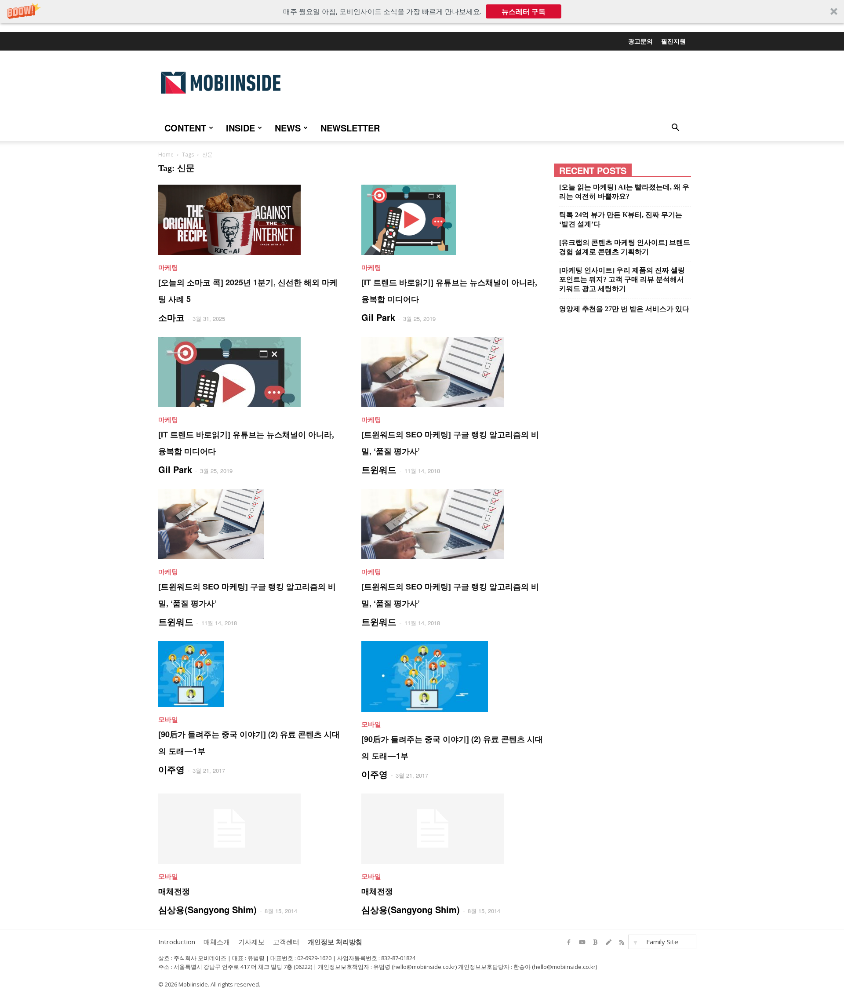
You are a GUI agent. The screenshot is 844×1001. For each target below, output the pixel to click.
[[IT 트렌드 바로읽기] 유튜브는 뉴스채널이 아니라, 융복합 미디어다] (452, 220)
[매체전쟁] (249, 829)
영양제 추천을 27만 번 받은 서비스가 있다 (624, 309)
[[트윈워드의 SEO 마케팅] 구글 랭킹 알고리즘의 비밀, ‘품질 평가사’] (452, 372)
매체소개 (217, 942)
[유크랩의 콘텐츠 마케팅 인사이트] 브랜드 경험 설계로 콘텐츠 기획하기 (624, 247)
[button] (422, 11)
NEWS (288, 127)
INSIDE (240, 127)
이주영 (171, 769)
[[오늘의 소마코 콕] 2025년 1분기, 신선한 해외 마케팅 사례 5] (249, 220)
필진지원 (673, 40)
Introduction (176, 942)
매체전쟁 (174, 891)
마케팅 (168, 267)
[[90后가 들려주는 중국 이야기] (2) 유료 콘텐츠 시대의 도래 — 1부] (249, 674)
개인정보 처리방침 (335, 942)
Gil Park (378, 317)
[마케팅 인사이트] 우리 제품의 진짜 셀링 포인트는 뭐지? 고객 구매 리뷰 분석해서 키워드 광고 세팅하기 (622, 279)
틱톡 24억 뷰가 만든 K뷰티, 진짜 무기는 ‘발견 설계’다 (620, 219)
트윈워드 (379, 469)
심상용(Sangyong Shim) (207, 909)
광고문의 (640, 40)
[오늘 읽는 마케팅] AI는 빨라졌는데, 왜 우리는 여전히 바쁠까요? (624, 191)
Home (166, 154)
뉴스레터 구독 (524, 11)
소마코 (171, 317)
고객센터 (286, 942)
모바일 (168, 719)
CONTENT (185, 127)
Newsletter (350, 127)
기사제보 (251, 942)
